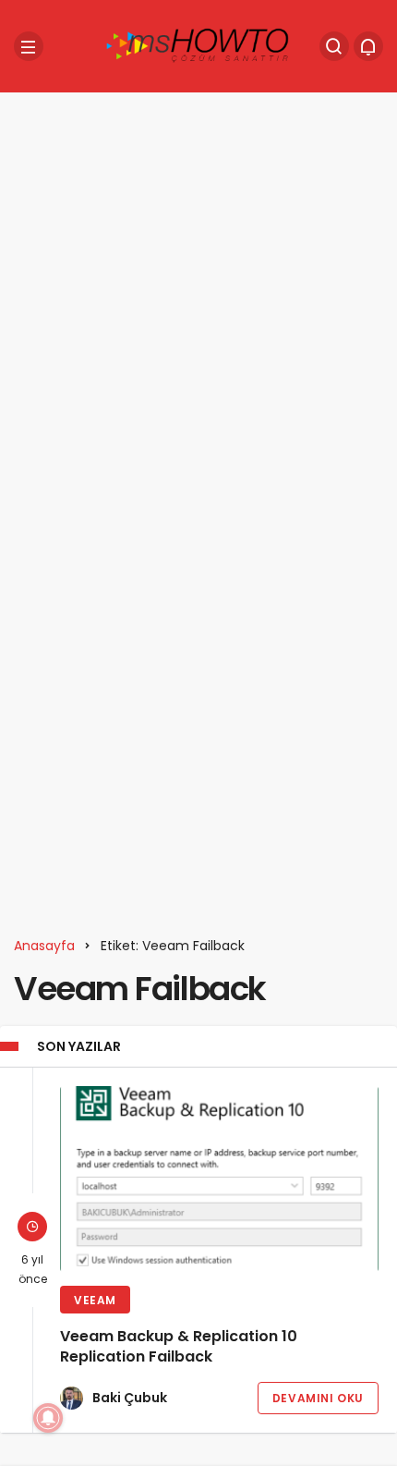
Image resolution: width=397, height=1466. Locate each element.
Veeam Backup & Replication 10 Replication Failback (178, 1347)
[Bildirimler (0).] (368, 46)
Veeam (95, 1300)
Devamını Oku (318, 1398)
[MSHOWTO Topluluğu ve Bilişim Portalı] (198, 45)
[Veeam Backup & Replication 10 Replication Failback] (219, 1179)
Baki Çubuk (129, 1397)
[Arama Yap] (334, 46)
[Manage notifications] (48, 1418)
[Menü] (28, 46)
